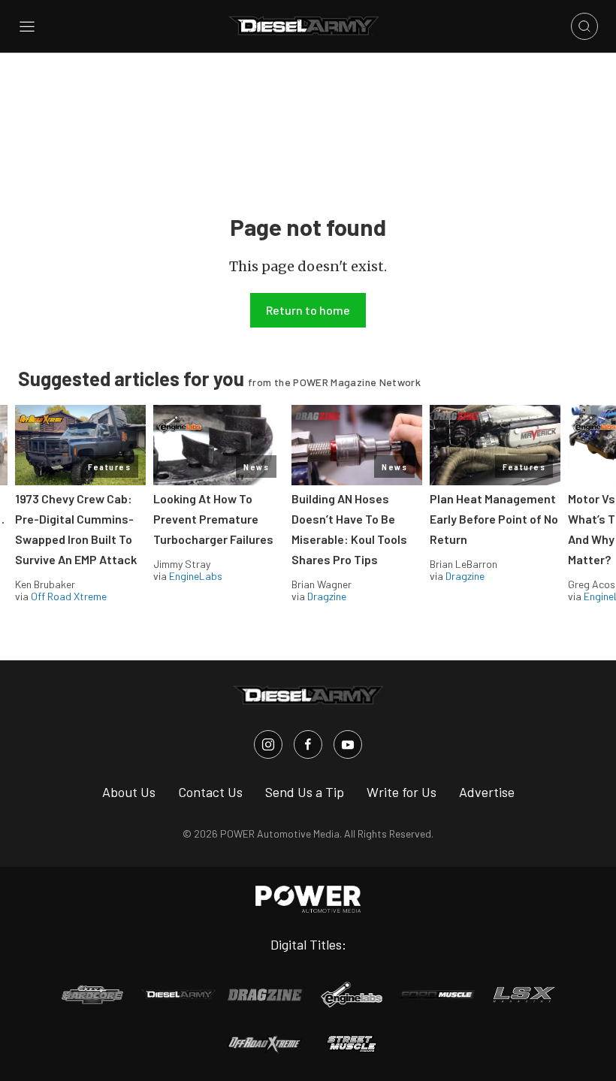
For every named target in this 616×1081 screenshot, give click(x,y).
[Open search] (584, 26)
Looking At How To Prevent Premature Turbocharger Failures (213, 518)
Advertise (487, 792)
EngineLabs (195, 575)
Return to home (308, 310)
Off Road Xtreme (69, 596)
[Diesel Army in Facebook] (308, 744)
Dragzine (326, 596)
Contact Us (210, 792)
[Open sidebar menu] (27, 26)
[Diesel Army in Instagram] (268, 744)
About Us (129, 792)
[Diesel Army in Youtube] (348, 744)
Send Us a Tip (304, 792)
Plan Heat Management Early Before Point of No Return (494, 518)
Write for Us (401, 792)
